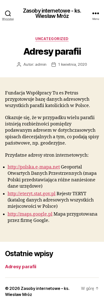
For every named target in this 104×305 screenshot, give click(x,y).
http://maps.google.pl (30, 214)
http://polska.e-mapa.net (34, 167)
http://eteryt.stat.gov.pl (32, 194)
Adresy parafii (20, 266)
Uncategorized (52, 39)
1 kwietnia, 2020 (72, 64)
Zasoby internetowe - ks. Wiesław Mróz (52, 13)
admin (40, 64)
